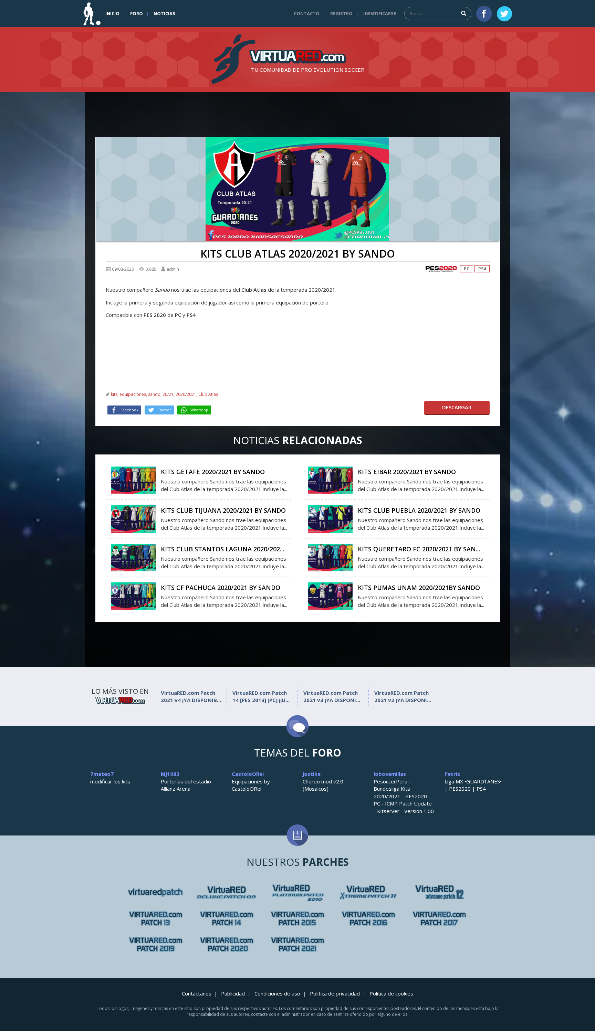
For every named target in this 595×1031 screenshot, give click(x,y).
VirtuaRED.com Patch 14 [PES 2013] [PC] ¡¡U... (261, 696)
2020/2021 (186, 394)
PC (466, 269)
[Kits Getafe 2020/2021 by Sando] (133, 479)
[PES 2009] (297, 892)
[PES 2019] (155, 944)
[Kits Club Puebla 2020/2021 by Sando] (330, 518)
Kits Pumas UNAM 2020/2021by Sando (419, 587)
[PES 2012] (155, 918)
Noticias (164, 13)
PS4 (482, 269)
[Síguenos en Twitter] (504, 13)
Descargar (456, 407)
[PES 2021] (297, 944)
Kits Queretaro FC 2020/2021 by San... (419, 549)
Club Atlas (208, 394)
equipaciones (132, 394)
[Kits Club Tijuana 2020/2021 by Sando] (133, 518)
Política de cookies (391, 993)
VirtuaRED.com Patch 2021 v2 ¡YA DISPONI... (402, 696)
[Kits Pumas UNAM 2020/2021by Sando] (330, 595)
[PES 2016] (368, 918)
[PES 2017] (439, 918)
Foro (136, 13)
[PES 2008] (226, 892)
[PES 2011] (439, 892)
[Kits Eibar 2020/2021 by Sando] (330, 479)
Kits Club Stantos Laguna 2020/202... (222, 549)
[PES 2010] (368, 892)
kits (114, 394)
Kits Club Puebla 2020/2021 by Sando (419, 510)
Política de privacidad (335, 993)
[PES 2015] (297, 918)
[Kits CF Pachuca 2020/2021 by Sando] (133, 595)
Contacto (307, 13)
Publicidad (233, 993)
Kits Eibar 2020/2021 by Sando (407, 472)
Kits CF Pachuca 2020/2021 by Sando (220, 587)
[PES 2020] (441, 268)
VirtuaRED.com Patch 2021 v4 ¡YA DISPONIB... (191, 696)
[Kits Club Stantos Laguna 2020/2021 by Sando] (133, 556)
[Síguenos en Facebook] (484, 14)
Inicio (112, 13)
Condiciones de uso (277, 993)
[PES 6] (155, 892)
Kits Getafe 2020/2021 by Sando (213, 472)
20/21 (168, 394)
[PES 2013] (226, 918)
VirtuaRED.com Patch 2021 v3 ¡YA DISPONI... (331, 696)
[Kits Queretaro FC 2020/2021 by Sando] (330, 556)
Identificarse (379, 13)
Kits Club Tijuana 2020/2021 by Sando (223, 510)
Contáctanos (196, 993)
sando (154, 394)
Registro (341, 13)
